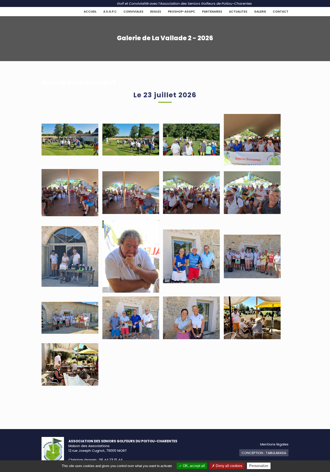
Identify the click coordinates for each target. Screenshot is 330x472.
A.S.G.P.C (110, 11)
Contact (280, 11)
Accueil (90, 11)
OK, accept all (193, 466)
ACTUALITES (238, 11)
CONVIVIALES (133, 11)
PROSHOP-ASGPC (181, 11)
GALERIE (260, 11)
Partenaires (212, 11)
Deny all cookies (228, 466)
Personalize (258, 466)
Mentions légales (274, 444)
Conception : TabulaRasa (264, 452)
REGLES (155, 11)
